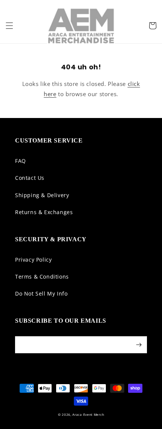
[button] (9, 25)
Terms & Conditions (42, 276)
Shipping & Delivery (42, 195)
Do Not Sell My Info (41, 293)
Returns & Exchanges (44, 212)
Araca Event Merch (88, 414)
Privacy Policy (33, 259)
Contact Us (29, 177)
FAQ (20, 160)
